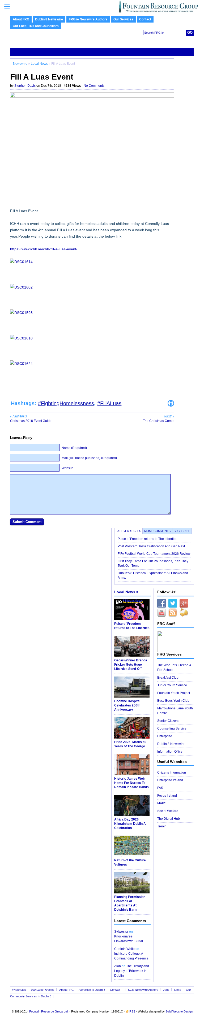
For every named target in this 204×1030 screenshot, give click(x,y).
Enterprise (164, 736)
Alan (117, 966)
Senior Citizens (168, 721)
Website (67, 468)
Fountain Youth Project (173, 693)
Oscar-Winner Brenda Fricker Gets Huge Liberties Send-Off (130, 664)
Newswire (20, 64)
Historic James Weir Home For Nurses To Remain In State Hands (131, 783)
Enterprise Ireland (170, 780)
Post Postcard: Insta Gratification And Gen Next (151, 546)
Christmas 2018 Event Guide (31, 418)
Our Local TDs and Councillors (36, 26)
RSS (132, 1011)
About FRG (21, 19)
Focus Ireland (167, 795)
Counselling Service (171, 728)
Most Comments (157, 531)
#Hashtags (19, 989)
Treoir (161, 826)
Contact (145, 19)
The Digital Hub (168, 818)
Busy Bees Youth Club (173, 700)
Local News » (126, 592)
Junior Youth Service (172, 685)
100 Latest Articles (42, 989)
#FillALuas (109, 403)
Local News (39, 64)
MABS (161, 803)
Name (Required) (74, 448)
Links (177, 989)
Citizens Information (171, 772)
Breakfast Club (167, 677)
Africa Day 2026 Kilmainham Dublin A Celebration (130, 824)
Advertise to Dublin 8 (92, 989)
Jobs (166, 989)
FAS (160, 788)
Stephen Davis (25, 86)
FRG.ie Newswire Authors (88, 19)
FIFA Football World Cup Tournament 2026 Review (154, 554)
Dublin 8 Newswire (49, 19)
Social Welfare (167, 811)
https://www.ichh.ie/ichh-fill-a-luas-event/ (43, 249)
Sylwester (121, 931)
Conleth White (124, 949)
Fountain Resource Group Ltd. (49, 1011)
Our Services (123, 19)
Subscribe (182, 531)
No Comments (94, 86)
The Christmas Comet (158, 418)
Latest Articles (128, 531)
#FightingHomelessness (66, 403)
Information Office (169, 751)
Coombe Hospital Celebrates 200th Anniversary (127, 705)
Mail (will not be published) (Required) (89, 458)
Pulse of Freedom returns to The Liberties (148, 539)
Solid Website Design (179, 1011)
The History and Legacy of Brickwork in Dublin (131, 970)
